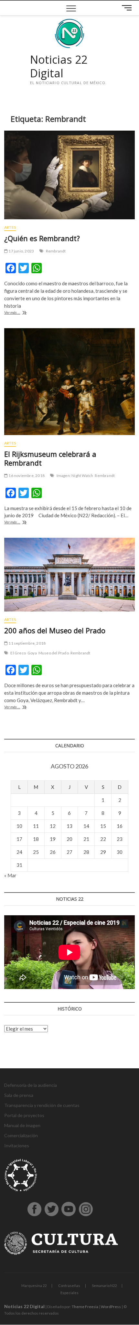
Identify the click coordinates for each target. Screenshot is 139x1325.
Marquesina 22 (34, 1285)
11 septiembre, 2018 (27, 643)
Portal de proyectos (24, 1115)
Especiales (69, 1293)
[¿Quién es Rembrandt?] (69, 175)
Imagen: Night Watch (75, 475)
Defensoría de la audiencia (30, 1085)
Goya (32, 652)
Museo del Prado (53, 652)
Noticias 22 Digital (58, 66)
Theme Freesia (85, 1306)
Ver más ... (21, 313)
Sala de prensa (18, 1095)
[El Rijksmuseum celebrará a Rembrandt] (69, 381)
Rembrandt (56, 251)
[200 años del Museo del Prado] (69, 574)
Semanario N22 (104, 1285)
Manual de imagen (22, 1125)
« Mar (10, 875)
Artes (10, 227)
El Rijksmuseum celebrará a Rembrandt (50, 458)
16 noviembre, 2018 (26, 475)
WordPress (111, 1306)
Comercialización (21, 1135)
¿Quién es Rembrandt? (42, 238)
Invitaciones (16, 1145)
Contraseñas (69, 1285)
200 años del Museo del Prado (54, 630)
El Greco (18, 652)
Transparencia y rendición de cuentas (42, 1105)
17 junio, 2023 (21, 251)
